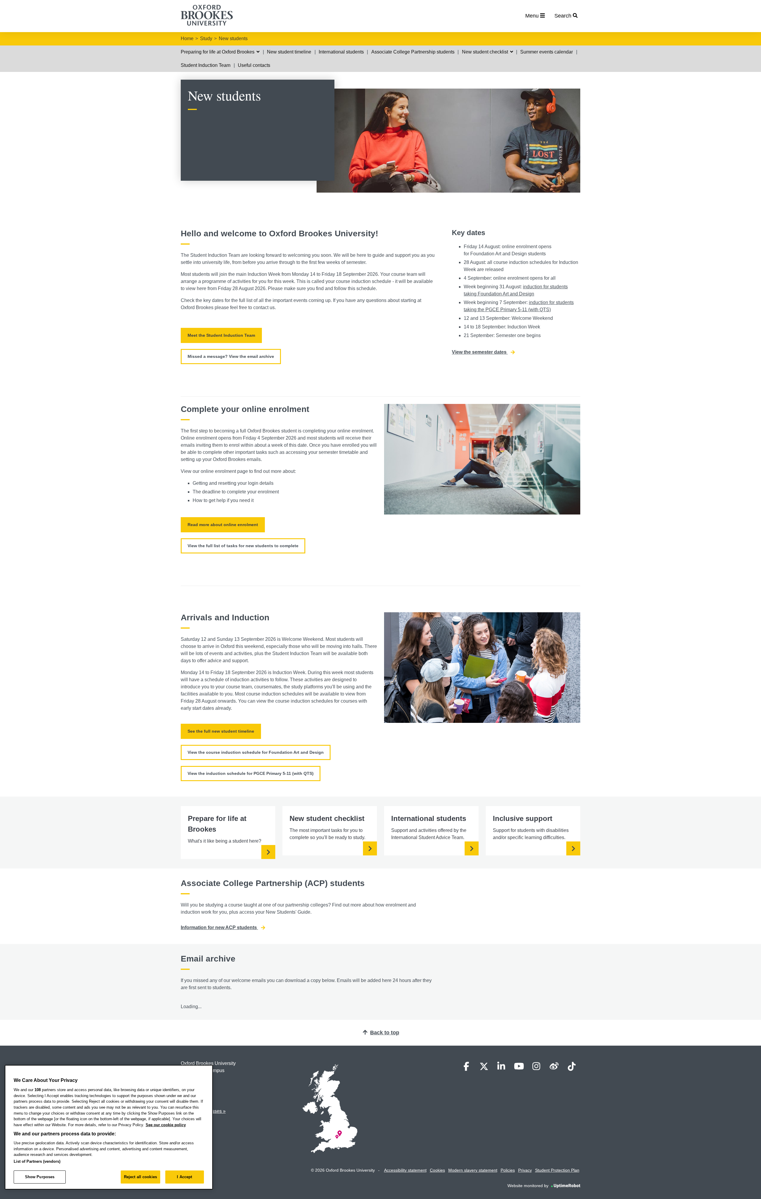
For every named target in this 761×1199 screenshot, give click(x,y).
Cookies (437, 1170)
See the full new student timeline (221, 731)
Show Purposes (40, 1177)
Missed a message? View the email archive (231, 356)
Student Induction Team (205, 65)
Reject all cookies (140, 1177)
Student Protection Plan (557, 1170)
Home (187, 38)
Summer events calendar (546, 51)
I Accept (184, 1177)
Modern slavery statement (472, 1170)
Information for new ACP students (219, 927)
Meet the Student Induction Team (221, 335)
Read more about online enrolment (223, 524)
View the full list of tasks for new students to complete (243, 545)
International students (341, 51)
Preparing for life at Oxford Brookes (218, 51)
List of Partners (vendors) (37, 1161)
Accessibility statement (405, 1170)
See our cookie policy (166, 1125)
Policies (508, 1170)
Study (206, 38)
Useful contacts (254, 65)
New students (233, 38)
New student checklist (485, 51)
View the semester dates (480, 352)
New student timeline (289, 51)
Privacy (525, 1170)
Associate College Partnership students (413, 51)
